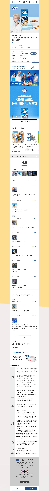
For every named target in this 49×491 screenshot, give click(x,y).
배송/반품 (35, 61)
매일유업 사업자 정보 (30, 474)
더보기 (24, 337)
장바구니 (18, 488)
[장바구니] (36, 2)
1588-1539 (29, 460)
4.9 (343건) (16, 42)
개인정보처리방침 (21, 474)
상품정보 (14, 61)
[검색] (34, 2)
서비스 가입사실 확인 (24, 477)
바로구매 (31, 488)
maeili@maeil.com (26, 463)
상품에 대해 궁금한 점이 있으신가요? (21, 344)
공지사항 (20, 467)
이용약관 (15, 474)
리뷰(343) (21, 61)
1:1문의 (24, 467)
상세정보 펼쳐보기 (23, 121)
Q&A (28, 61)
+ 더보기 (35, 173)
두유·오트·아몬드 (24, 2)
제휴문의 (28, 467)
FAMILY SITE (24, 482)
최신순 (30, 180)
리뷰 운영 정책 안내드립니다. (20, 156)
